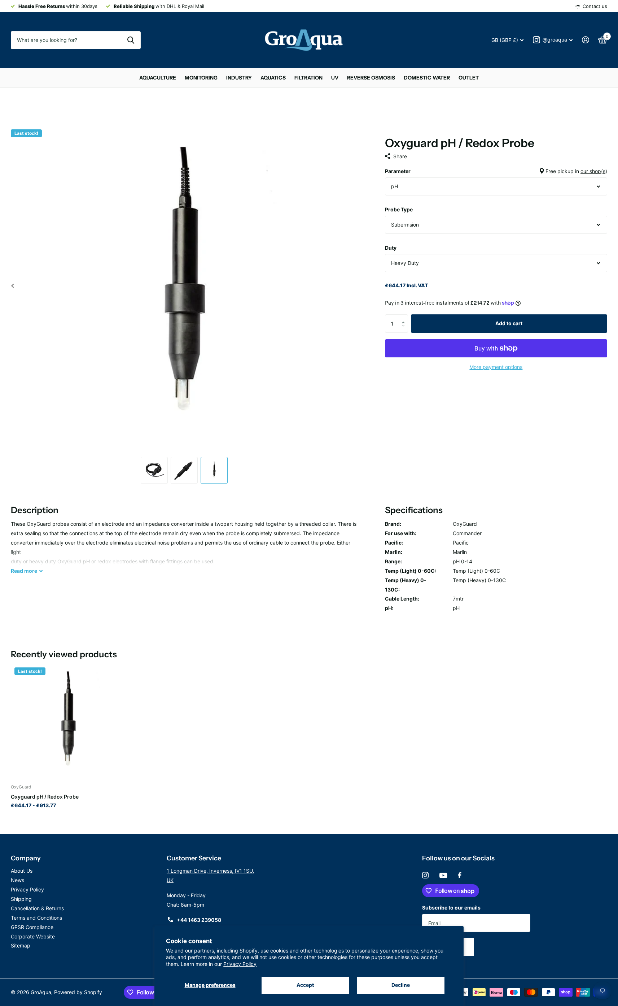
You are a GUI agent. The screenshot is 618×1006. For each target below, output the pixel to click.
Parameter (496, 171)
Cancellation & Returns (37, 908)
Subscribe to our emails (451, 907)
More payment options (495, 367)
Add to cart (508, 323)
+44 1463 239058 (199, 920)
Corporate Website (33, 936)
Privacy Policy (240, 964)
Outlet (469, 77)
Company (26, 858)
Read (24, 571)
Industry (239, 77)
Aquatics (273, 77)
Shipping (21, 899)
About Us (21, 871)
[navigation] (12, 286)
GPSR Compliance (32, 927)
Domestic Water (427, 77)
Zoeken (131, 40)
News (17, 880)
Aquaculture (157, 77)
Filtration (308, 77)
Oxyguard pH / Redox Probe (45, 797)
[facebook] (459, 875)
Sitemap (20, 945)
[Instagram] (425, 875)
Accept (305, 985)
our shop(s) (593, 171)
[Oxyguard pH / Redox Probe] (68, 721)
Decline (400, 985)
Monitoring (201, 77)
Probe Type (399, 209)
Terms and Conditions (36, 918)
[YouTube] (443, 875)
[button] (405, 317)
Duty (390, 248)
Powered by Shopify (78, 992)
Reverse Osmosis (371, 77)
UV (334, 77)
